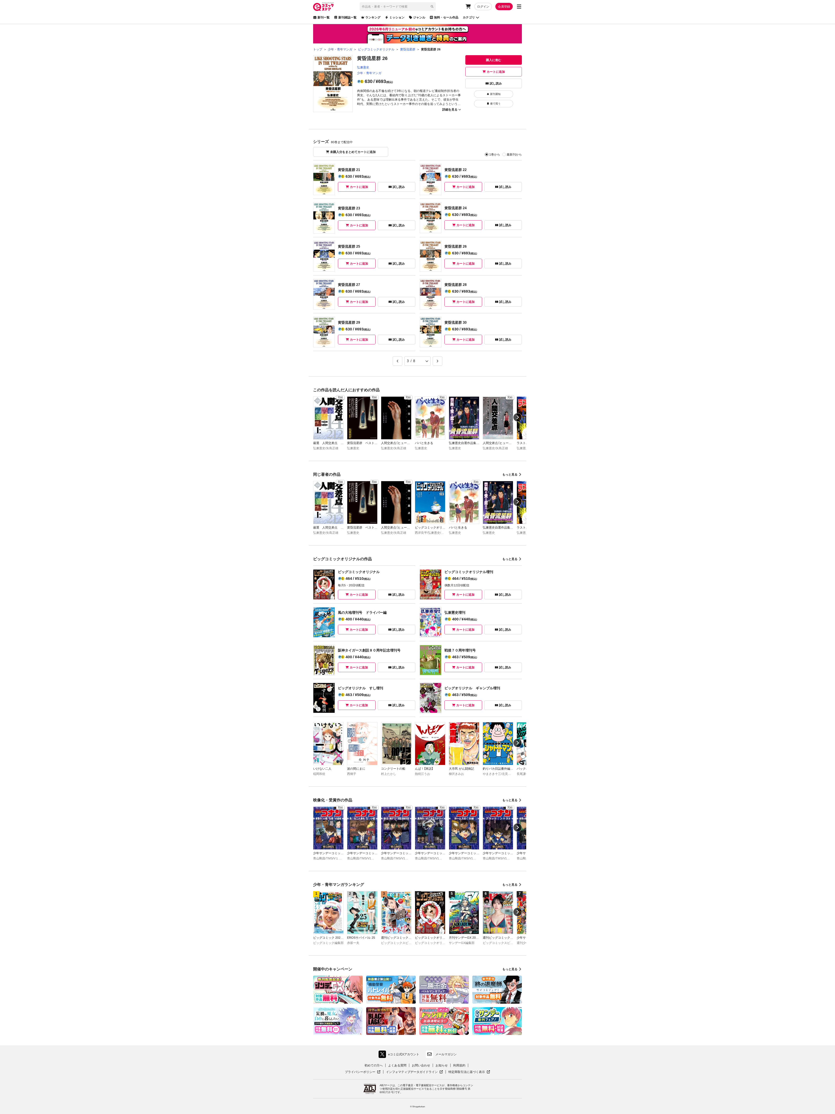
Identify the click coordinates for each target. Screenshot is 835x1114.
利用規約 (459, 1065)
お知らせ (442, 1065)
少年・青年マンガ (369, 73)
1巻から (494, 154)
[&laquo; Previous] (397, 361)
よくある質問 (397, 1065)
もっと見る (510, 474)
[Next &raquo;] (437, 361)
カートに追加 (496, 71)
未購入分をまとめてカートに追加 (353, 152)
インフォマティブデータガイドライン (412, 1072)
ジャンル (419, 17)
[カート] (468, 6)
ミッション (396, 17)
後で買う (495, 103)
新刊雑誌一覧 (347, 17)
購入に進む (493, 60)
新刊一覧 (323, 17)
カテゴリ (469, 17)
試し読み (496, 83)
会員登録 (504, 6)
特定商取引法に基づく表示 (469, 1072)
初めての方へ (373, 1065)
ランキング (373, 17)
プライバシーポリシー (363, 1072)
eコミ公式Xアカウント (400, 1055)
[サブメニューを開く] (519, 6)
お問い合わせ (421, 1065)
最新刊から (514, 154)
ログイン (483, 6)
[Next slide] (517, 417)
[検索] (432, 6)
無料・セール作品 (446, 17)
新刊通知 (495, 94)
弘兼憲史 (363, 67)
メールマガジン (446, 1054)
